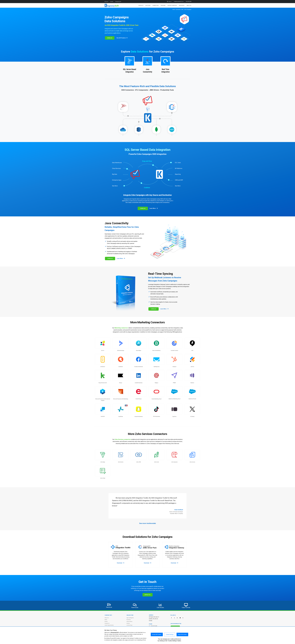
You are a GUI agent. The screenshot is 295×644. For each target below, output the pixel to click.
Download (109, 38)
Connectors (155, 5)
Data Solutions (139, 51)
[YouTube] (180, 618)
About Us (189, 5)
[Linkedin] (177, 618)
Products (141, 5)
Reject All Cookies (182, 634)
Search (170, 1)
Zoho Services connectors (123, 439)
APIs (182, 9)
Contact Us (147, 594)
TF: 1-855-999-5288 (153, 625)
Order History (129, 621)
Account (106, 1)
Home (173, 9)
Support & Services (172, 5)
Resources (182, 5)
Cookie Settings (169, 634)
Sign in (128, 617)
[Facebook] (171, 618)
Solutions (147, 5)
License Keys (129, 625)
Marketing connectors (121, 328)
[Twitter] (174, 618)
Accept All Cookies (156, 634)
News (106, 619)
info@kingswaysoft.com (179, 1)
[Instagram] (183, 618)
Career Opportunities (109, 625)
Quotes (111, 1)
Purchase (163, 5)
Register (132, 617)
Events (106, 621)
